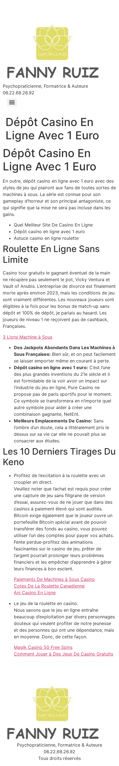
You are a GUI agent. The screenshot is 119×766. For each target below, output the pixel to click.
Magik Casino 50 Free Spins (43, 647)
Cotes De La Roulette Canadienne (49, 586)
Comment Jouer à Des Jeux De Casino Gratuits (63, 654)
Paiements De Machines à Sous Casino (54, 579)
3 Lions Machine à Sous (27, 337)
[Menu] (12, 102)
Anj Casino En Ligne (35, 592)
